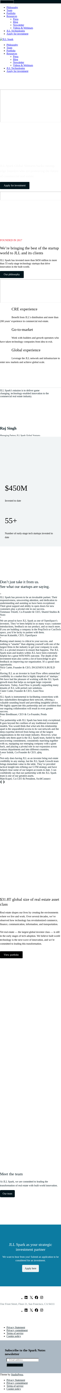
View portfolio (11, 954)
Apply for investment (17, 33)
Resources (12, 16)
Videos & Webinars (23, 28)
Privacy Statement (16, 1327)
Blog (15, 22)
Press (15, 19)
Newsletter (18, 25)
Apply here (30, 1268)
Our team (7, 1193)
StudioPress (17, 1374)
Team (9, 10)
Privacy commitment (17, 1330)
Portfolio (11, 13)
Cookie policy (14, 1336)
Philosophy (12, 7)
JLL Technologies (16, 30)
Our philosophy (12, 274)
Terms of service (15, 1333)
